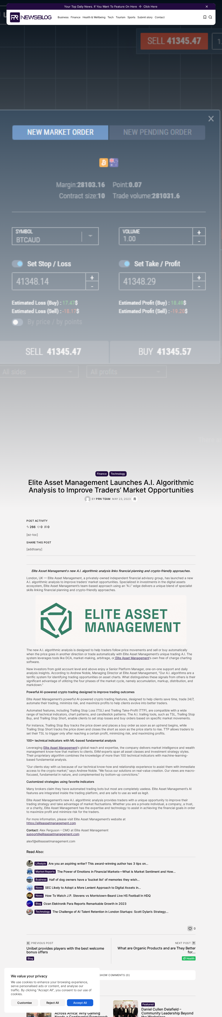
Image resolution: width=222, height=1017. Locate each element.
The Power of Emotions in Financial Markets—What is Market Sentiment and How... (116, 871)
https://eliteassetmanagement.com (51, 823)
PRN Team (103, 499)
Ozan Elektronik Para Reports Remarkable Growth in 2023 (85, 903)
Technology (118, 473)
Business (63, 17)
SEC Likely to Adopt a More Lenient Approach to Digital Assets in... (93, 887)
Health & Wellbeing (94, 17)
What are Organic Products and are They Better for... (157, 950)
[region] (52, 990)
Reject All (52, 1002)
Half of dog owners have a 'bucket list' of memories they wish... (94, 879)
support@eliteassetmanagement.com (52, 834)
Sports (131, 17)
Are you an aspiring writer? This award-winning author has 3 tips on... (98, 863)
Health (190, 958)
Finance (75, 17)
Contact (160, 17)
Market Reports (45, 871)
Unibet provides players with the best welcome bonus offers (65, 950)
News (39, 887)
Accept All (80, 1002)
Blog (38, 903)
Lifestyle (41, 863)
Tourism (120, 17)
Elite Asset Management (131, 658)
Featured (148, 1004)
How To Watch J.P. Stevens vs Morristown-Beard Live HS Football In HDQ (98, 895)
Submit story (145, 17)
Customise (24, 1002)
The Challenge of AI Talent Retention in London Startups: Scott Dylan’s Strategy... (110, 911)
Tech (111, 17)
